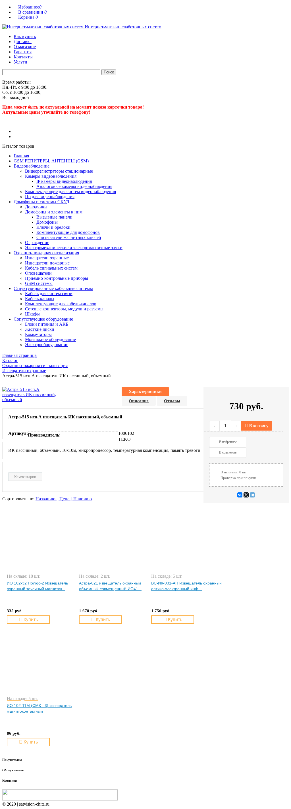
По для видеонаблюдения (49, 196)
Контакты (23, 56)
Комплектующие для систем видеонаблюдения (70, 191)
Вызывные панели (54, 217)
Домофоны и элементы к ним (53, 211)
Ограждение (37, 242)
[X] (246, 494)
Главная (21, 155)
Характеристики (145, 391)
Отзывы (172, 401)
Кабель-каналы (39, 298)
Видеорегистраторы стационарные (59, 171)
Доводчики (36, 206)
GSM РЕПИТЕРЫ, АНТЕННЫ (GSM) (51, 160)
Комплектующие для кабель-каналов (60, 303)
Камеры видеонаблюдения (50, 176)
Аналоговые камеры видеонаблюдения (74, 186)
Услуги (20, 62)
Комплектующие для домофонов (68, 232)
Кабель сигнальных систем (51, 268)
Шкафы (32, 314)
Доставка (23, 41)
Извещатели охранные (47, 257)
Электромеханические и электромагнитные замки (73, 247)
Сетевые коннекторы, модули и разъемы (64, 308)
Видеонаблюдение (31, 166)
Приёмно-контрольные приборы (56, 278)
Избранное (27, 7)
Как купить (25, 36)
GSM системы (39, 283)
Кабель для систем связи (48, 293)
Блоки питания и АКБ (46, 324)
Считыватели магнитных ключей (68, 237)
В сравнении (30, 12)
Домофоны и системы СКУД (41, 201)
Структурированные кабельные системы (53, 288)
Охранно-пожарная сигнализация (46, 252)
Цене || (66, 498)
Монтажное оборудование (50, 339)
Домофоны (47, 222)
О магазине (25, 46)
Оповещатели (38, 273)
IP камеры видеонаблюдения (64, 181)
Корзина (26, 17)
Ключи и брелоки (53, 227)
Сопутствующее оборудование (43, 319)
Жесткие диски (39, 329)
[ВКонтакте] (239, 494)
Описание (139, 401)
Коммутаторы (38, 334)
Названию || (47, 498)
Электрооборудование (46, 344)
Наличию (82, 498)
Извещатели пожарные (47, 263)
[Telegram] (252, 494)
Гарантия (23, 51)
